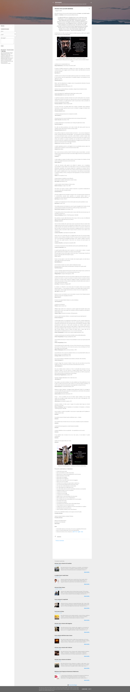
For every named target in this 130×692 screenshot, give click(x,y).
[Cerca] (91, 2)
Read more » (87, 572)
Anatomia (59, 536)
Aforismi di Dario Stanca (60, 587)
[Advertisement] (72, 549)
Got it (89, 689)
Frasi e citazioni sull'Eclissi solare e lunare (63, 635)
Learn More (84, 689)
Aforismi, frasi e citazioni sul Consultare (63, 563)
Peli (76, 531)
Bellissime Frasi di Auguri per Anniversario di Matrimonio (67, 671)
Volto (82, 531)
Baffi (74, 531)
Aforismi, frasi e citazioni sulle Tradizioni (63, 647)
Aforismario (58, 2)
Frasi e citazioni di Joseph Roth (61, 599)
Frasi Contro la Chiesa (59, 611)
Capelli (78, 531)
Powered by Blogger (73, 685)
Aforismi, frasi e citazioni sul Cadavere (63, 659)
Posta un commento (60, 540)
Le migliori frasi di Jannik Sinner (61, 575)
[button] (89, 9)
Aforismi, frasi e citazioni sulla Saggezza (63, 623)
